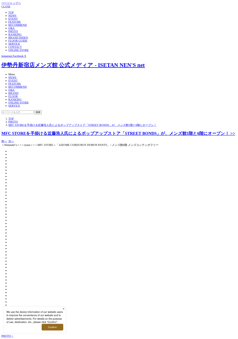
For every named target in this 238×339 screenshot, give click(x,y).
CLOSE (5, 6)
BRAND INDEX (18, 37)
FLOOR (13, 96)
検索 (38, 112)
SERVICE (14, 43)
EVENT (13, 18)
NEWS (12, 15)
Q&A (11, 28)
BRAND (13, 93)
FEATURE (14, 21)
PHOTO (13, 31)
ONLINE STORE (18, 50)
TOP (11, 12)
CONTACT (15, 46)
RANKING (15, 34)
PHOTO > (7, 335)
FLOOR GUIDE (17, 40)
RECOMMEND (17, 25)
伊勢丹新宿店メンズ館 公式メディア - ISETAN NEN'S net (73, 65)
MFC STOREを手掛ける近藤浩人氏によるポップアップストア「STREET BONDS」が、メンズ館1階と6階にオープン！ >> (118, 133)
